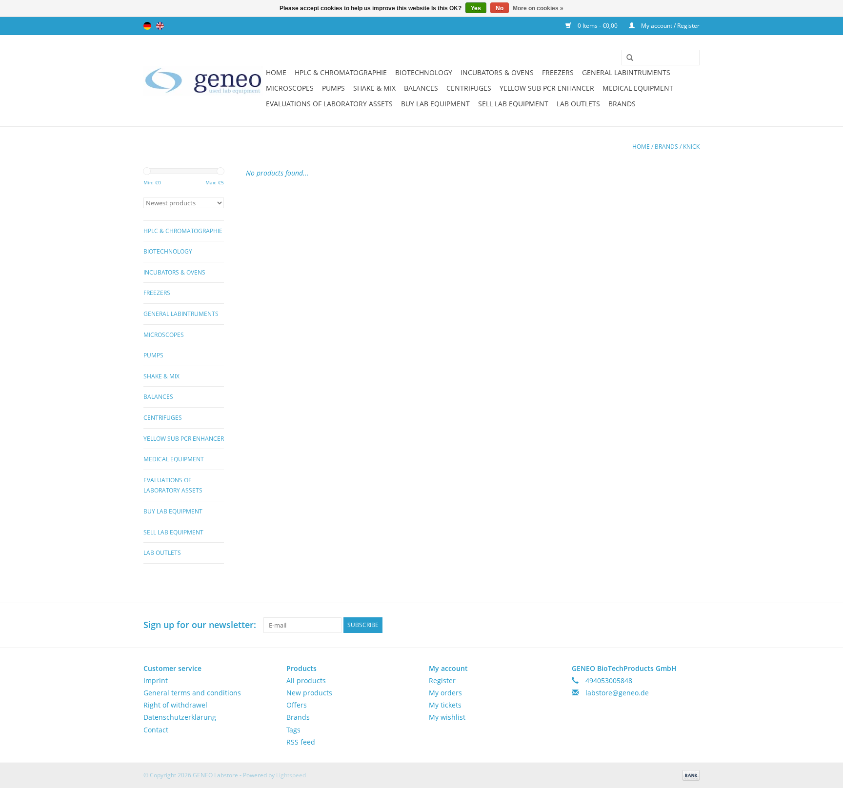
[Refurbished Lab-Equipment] (203, 81)
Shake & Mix (374, 88)
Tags (293, 729)
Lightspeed (291, 775)
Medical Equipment (637, 88)
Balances (421, 88)
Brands (622, 103)
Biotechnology (423, 72)
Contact (155, 729)
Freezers (558, 72)
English (160, 26)
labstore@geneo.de (617, 692)
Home (276, 72)
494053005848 (608, 680)
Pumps (333, 88)
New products (309, 692)
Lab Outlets (578, 103)
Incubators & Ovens (497, 72)
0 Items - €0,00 (597, 25)
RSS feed (300, 742)
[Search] (626, 58)
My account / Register (670, 25)
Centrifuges (468, 88)
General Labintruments (626, 72)
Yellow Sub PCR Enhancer (547, 88)
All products (306, 680)
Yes (476, 8)
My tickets (445, 704)
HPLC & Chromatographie (341, 72)
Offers (296, 704)
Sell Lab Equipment (513, 103)
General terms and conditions (192, 692)
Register (442, 680)
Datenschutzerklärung (179, 717)
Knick (691, 146)
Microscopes (290, 88)
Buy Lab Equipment (435, 103)
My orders (445, 692)
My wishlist (447, 717)
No (499, 8)
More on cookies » (538, 8)
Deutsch (147, 26)
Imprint (155, 680)
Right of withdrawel (175, 704)
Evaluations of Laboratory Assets (329, 103)
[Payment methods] (689, 774)
